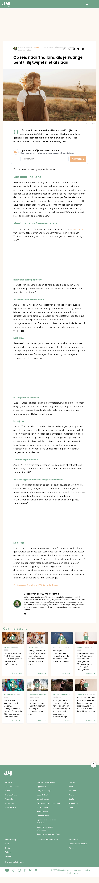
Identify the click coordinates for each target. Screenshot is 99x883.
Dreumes (72, 791)
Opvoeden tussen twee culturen (46, 821)
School (8, 856)
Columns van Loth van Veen (48, 834)
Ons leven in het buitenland (48, 803)
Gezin (7, 848)
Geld (7, 844)
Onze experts (10, 807)
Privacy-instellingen (14, 862)
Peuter (71, 795)
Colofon (8, 791)
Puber (71, 807)
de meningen (77, 229)
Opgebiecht (41, 786)
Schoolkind (73, 803)
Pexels (92, 123)
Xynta (75, 873)
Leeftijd (72, 782)
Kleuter (72, 799)
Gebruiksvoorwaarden (78, 844)
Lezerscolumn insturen (47, 839)
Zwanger (37, 47)
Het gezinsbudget (44, 791)
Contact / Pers (11, 795)
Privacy (71, 848)
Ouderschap (10, 839)
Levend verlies (43, 799)
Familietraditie (42, 811)
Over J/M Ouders (12, 786)
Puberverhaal (42, 807)
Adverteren (9, 803)
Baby (71, 786)
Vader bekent (42, 795)
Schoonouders (43, 816)
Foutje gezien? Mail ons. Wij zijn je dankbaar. (35, 585)
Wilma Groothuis (25, 47)
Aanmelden (78, 159)
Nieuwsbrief (10, 799)
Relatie (8, 852)
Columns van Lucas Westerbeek (45, 828)
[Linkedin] (25, 613)
